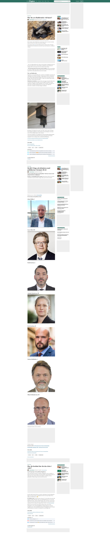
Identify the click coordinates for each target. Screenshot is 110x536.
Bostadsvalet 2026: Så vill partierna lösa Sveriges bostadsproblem (38, 451)
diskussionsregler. (51, 502)
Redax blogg (29, 15)
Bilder (45, 1)
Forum (43, 1)
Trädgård (29, 158)
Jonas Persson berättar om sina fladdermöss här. (35, 139)
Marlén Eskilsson (32, 19)
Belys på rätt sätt (30, 513)
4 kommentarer (44, 19)
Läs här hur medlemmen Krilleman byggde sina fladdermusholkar (38, 138)
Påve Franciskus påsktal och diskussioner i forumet (35, 512)
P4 (34, 44)
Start (36, 1)
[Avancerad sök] (69, 1)
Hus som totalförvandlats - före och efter (34, 145)
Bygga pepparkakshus (31, 144)
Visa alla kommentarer (51, 155)
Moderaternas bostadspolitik (32, 452)
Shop (48, 1)
